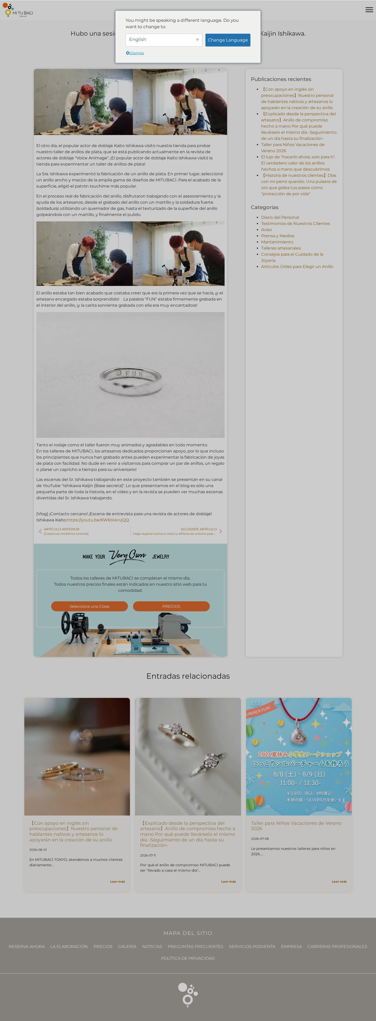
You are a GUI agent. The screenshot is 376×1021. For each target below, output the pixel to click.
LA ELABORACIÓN (69, 946)
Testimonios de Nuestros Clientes (295, 223)
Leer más (117, 881)
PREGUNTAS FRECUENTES (195, 946)
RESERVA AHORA (27, 946)
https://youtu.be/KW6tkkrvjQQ (98, 520)
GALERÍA (127, 946)
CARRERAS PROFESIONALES (337, 946)
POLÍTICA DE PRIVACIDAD (188, 958)
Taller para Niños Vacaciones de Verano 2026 (296, 826)
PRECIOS (103, 946)
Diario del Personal (280, 217)
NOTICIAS (152, 946)
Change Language (228, 39)
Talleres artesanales (281, 248)
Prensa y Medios (277, 235)
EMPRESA (291, 946)
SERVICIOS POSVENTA (252, 946)
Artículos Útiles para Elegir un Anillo (297, 266)
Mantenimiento (277, 242)
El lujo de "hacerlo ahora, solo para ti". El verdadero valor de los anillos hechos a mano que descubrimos (298, 163)
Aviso (266, 229)
